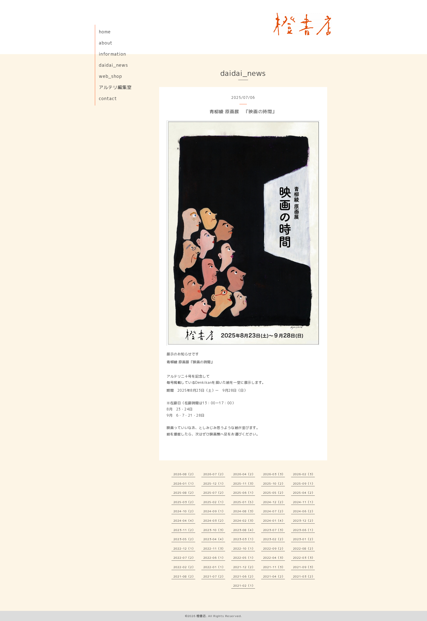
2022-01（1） (214, 567)
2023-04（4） (214, 539)
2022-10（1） (244, 548)
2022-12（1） (184, 548)
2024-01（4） (274, 520)
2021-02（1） (244, 585)
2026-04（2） (244, 474)
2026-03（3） (274, 474)
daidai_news (113, 65)
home (105, 32)
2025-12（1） (214, 483)
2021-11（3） (274, 567)
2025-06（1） (244, 493)
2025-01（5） (244, 502)
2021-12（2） (244, 567)
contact (108, 98)
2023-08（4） (244, 530)
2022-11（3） (214, 548)
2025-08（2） (184, 493)
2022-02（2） (184, 567)
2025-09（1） (304, 483)
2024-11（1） (304, 502)
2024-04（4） (184, 520)
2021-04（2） (274, 576)
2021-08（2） (184, 576)
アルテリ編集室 (115, 87)
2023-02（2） (274, 539)
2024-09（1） (214, 511)
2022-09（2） (274, 548)
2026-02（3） (304, 474)
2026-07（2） (214, 474)
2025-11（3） (244, 483)
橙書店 (201, 616)
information (112, 54)
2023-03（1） (244, 539)
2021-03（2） (304, 576)
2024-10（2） (184, 511)
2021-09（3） (304, 567)
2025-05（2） (274, 493)
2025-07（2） (214, 493)
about (105, 43)
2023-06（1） (304, 530)
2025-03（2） (184, 502)
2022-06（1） (214, 558)
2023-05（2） (184, 539)
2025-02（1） (214, 502)
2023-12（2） (304, 520)
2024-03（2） (214, 520)
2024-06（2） (304, 511)
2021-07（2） (214, 576)
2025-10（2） (274, 483)
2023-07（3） (274, 530)
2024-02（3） (244, 520)
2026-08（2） (184, 474)
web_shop (110, 76)
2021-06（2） (244, 576)
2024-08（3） (244, 511)
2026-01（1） (184, 483)
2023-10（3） (214, 530)
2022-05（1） (244, 558)
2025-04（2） (304, 493)
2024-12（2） (274, 502)
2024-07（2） (274, 511)
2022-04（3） (274, 558)
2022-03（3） (304, 558)
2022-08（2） (304, 548)
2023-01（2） (304, 539)
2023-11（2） (184, 530)
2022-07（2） (184, 558)
